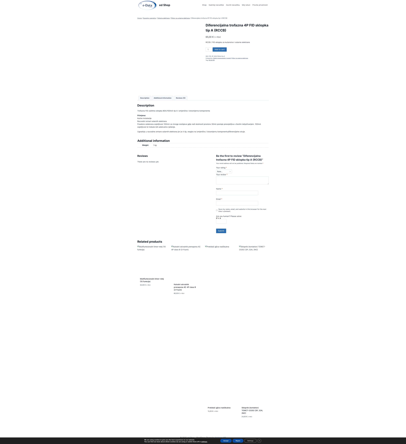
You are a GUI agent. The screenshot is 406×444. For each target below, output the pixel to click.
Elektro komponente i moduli (222, 58)
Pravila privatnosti (260, 5)
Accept (225, 441)
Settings (250, 441)
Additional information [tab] (162, 98)
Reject (238, 441)
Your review (222, 175)
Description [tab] (144, 98)
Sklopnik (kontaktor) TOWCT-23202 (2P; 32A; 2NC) (252, 410)
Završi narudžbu (233, 5)
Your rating (221, 168)
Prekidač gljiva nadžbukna (219, 408)
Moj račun (246, 5)
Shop (204, 5)
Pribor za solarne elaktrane (239, 58)
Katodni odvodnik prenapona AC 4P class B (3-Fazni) (185, 287)
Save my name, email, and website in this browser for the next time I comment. (242, 210)
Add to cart (220, 49)
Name (219, 189)
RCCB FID (212, 60)
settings (204, 442)
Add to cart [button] (145, 291)
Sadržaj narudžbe (216, 5)
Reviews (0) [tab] (180, 98)
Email (219, 199)
